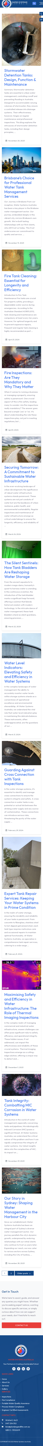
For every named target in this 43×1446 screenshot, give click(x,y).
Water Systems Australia (22, 1441)
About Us (6, 1382)
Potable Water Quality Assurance (16, 1403)
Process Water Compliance (13, 1406)
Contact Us (21, 1325)
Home (4, 1379)
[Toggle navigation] (41, 3)
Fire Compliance (8, 1400)
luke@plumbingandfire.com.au (41, 19)
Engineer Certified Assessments (15, 1410)
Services (5, 1385)
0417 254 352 (41, 13)
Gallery (5, 1389)
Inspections (6, 1396)
